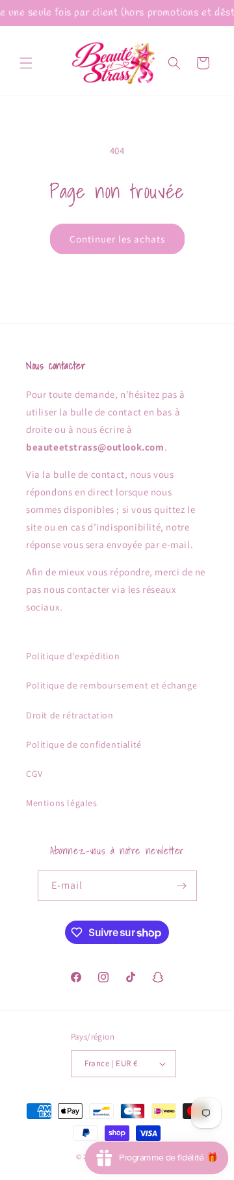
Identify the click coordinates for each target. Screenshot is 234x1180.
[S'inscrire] (182, 886)
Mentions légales (62, 803)
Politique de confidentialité (84, 744)
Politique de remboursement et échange (111, 685)
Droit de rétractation (70, 715)
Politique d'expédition (73, 656)
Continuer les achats (117, 239)
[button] (26, 63)
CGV (34, 774)
